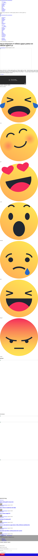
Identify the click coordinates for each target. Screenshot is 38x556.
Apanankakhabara (2, 47)
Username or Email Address (4, 548)
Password (1, 550)
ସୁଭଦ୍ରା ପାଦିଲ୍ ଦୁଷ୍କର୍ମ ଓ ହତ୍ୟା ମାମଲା (6, 501)
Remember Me (3, 552)
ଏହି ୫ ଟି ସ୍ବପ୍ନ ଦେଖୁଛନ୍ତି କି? (5, 513)
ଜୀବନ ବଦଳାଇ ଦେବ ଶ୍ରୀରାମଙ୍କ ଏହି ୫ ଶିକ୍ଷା (8, 507)
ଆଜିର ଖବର (2, 500)
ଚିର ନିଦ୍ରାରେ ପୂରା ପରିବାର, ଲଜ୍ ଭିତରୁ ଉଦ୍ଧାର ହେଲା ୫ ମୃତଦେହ (11, 530)
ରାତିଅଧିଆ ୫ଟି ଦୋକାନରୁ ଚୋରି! (5, 519)
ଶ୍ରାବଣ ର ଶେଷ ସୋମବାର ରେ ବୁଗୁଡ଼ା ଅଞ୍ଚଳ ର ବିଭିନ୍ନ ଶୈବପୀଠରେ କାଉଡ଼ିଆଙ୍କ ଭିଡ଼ (15, 524)
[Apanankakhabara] (6, 0)
